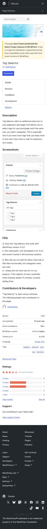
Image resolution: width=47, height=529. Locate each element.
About (5, 432)
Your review (7, 399)
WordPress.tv (9, 465)
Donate (29, 461)
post (42, 347)
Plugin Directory (8, 11)
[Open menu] (43, 3)
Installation (10, 95)
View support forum (11, 417)
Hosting (5, 440)
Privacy (5, 445)
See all (42, 399)
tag (33, 352)
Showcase (29, 432)
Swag (28, 465)
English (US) (40, 342)
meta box (35, 347)
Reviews (8, 89)
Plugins (28, 440)
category (26, 347)
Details (8, 82)
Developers (7, 461)
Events (28, 456)
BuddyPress (9, 485)
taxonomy (40, 352)
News (4, 436)
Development (11, 101)
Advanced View (9, 359)
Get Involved (30, 452)
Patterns (28, 445)
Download (8, 73)
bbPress (7, 481)
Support (8, 107)
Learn (4, 452)
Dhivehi (11, 496)
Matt (5, 477)
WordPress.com (10, 473)
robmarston (10, 67)
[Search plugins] (28, 19)
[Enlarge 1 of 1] (41, 157)
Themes (28, 436)
